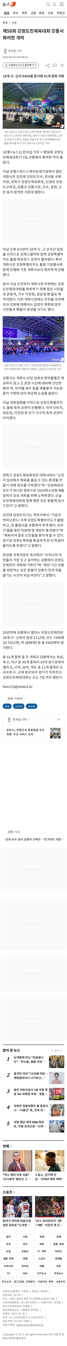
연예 (6, 1146)
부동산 (25, 1251)
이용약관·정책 (45, 1281)
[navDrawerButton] (61, 4)
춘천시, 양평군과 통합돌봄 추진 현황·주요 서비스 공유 (25, 732)
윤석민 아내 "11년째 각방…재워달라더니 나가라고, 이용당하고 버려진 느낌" (31, 1078)
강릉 (7, 706)
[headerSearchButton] (48, 4)
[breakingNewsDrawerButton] (54, 4)
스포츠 (7, 1192)
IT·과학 (42, 1251)
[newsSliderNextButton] (61, 1051)
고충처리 (60, 1281)
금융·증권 (58, 1244)
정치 (8, 1236)
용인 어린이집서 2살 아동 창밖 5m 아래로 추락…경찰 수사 (31, 1094)
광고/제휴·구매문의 (24, 1281)
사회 (25, 1236)
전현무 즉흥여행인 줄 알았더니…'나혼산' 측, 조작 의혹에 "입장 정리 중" (31, 1110)
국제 (58, 1236)
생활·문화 (8, 1258)
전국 (5, 23)
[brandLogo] (9, 4)
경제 (41, 1236)
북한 (41, 1244)
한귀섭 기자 (14, 51)
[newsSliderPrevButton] (52, 1051)
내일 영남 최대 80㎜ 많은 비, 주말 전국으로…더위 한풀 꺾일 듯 (30, 1126)
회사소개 (6, 1281)
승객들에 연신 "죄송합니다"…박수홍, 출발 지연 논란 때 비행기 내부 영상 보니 (31, 1062)
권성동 (31, 706)
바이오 (58, 1251)
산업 (8, 1251)
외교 (25, 1244)
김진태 (19, 706)
